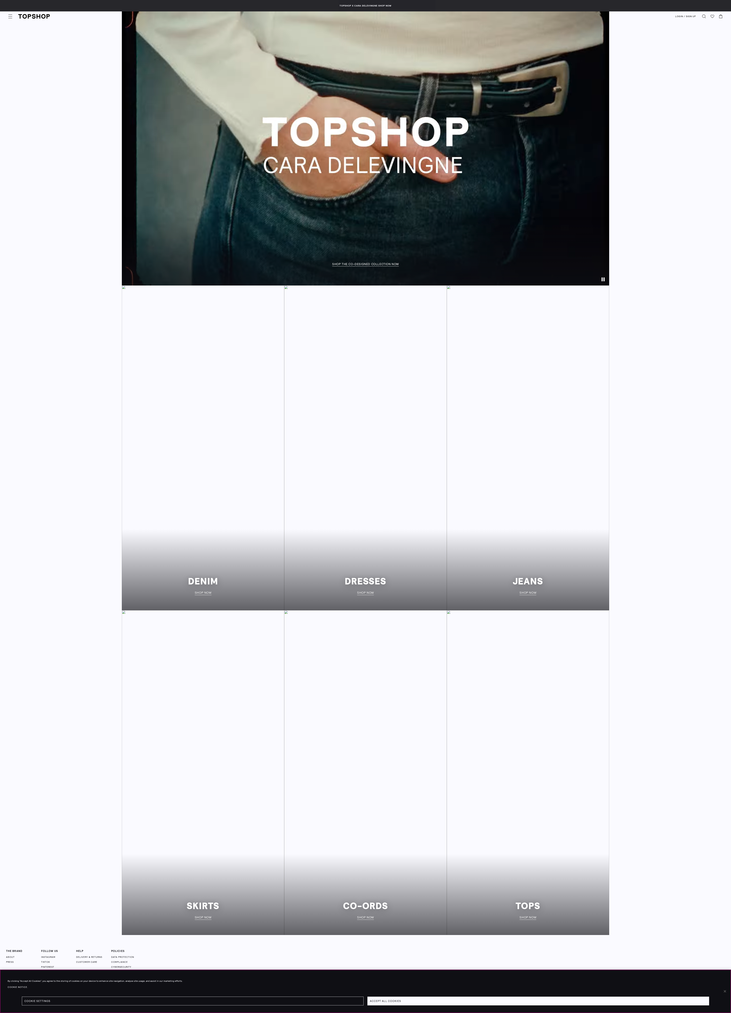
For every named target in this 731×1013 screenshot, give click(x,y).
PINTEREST (47, 966)
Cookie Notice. (18, 987)
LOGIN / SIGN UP (685, 16)
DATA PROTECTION (122, 957)
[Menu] (10, 16)
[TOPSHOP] (34, 16)
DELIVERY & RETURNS (89, 957)
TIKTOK (45, 962)
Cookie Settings (37, 1001)
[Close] (725, 991)
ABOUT (10, 957)
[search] (704, 16)
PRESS (10, 962)
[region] (365, 991)
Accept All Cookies (385, 1001)
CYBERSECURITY (121, 966)
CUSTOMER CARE (86, 962)
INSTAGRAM (48, 957)
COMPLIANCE (119, 962)
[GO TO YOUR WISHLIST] (712, 16)
